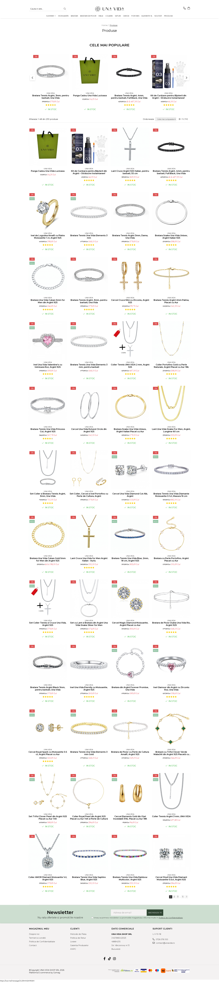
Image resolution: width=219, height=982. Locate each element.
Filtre (184, 119)
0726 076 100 (161, 939)
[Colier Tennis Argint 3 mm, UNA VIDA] (171, 792)
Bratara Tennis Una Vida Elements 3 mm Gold (88, 753)
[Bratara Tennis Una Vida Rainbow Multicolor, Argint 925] (130, 853)
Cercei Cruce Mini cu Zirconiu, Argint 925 (130, 301)
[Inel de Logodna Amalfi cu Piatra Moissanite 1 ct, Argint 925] (47, 211)
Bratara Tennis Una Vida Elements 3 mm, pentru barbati (88, 365)
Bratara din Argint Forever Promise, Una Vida (130, 688)
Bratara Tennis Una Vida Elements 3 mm (88, 236)
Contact (33, 945)
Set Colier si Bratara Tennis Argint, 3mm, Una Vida (48, 495)
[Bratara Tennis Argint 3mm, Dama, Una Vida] (130, 211)
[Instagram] (114, 959)
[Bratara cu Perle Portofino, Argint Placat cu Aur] (171, 534)
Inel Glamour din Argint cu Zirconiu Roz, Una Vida (171, 688)
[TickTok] (109, 959)
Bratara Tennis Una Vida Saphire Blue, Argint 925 (89, 878)
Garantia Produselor (79, 945)
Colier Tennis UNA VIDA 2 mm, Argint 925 (130, 365)
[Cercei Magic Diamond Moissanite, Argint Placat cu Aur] (130, 598)
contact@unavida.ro (165, 943)
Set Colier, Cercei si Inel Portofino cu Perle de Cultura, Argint (89, 495)
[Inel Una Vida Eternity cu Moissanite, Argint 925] (89, 663)
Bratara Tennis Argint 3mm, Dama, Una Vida (130, 236)
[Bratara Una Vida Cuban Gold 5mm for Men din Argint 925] (47, 534)
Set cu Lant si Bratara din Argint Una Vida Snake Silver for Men (89, 624)
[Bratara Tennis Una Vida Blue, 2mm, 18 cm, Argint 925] (130, 534)
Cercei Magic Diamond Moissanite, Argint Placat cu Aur (130, 624)
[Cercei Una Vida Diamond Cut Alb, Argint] (130, 469)
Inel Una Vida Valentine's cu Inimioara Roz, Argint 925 (47, 365)
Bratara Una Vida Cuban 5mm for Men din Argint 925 (48, 301)
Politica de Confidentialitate (171, 918)
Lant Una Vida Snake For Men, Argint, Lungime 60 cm (171, 430)
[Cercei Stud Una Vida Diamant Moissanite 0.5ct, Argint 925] (171, 853)
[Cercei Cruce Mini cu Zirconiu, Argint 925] (130, 276)
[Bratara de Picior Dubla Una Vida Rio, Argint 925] (171, 598)
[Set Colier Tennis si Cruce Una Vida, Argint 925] (47, 598)
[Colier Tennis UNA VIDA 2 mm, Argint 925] (130, 340)
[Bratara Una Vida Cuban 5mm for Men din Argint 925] (47, 276)
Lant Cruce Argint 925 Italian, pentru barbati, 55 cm (130, 172)
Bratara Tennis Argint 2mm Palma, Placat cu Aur (171, 301)
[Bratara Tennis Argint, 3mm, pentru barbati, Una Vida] (50, 72)
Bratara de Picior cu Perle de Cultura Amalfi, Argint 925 (130, 753)
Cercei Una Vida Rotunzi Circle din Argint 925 (89, 430)
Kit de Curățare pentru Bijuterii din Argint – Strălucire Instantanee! (168, 96)
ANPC (73, 949)
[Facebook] (104, 959)
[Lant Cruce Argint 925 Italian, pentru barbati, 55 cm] (130, 147)
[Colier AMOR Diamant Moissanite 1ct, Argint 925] (47, 853)
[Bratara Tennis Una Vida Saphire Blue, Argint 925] (89, 853)
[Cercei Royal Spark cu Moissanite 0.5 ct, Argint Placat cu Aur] (47, 727)
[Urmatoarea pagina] (186, 896)
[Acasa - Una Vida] (109, 9)
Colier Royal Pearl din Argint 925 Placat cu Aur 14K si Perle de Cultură (89, 817)
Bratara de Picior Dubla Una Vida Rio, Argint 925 (171, 624)
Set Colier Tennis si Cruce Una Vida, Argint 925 (47, 624)
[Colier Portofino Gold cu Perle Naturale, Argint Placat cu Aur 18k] (171, 340)
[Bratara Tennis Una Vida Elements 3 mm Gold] (89, 727)
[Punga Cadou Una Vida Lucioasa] (89, 72)
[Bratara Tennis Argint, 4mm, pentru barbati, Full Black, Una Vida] (129, 72)
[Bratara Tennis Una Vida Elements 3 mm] (89, 211)
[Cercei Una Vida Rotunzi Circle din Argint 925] (89, 405)
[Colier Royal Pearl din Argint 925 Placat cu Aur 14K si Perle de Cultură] (89, 792)
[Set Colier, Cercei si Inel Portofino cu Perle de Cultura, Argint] (89, 469)
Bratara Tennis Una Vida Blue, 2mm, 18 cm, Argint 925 (130, 559)
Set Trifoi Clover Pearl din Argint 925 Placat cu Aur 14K (48, 817)
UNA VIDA (51, 93)
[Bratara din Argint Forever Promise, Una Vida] (130, 663)
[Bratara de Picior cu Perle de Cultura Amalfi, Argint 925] (130, 727)
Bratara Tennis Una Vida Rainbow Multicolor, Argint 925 (130, 878)
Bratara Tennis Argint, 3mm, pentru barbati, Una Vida (50, 96)
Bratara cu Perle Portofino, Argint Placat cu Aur (171, 559)
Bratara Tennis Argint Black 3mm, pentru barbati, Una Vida (47, 688)
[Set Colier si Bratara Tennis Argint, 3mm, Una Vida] (47, 469)
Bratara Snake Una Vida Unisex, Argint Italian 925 (171, 236)
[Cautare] (64, 9)
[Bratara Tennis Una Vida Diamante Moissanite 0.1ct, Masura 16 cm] (171, 469)
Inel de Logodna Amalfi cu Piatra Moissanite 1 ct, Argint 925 (48, 236)
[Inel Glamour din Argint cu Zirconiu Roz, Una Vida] (171, 663)
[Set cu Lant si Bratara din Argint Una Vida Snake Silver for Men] (89, 598)
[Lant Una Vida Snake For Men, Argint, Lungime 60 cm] (171, 405)
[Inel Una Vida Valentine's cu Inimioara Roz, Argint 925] (47, 340)
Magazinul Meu (39, 928)
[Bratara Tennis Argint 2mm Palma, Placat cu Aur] (171, 276)
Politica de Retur (78, 938)
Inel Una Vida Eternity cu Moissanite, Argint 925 (89, 688)
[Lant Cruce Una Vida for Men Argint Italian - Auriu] (89, 534)
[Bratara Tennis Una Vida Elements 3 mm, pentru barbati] (89, 340)
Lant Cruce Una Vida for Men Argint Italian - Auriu (88, 559)
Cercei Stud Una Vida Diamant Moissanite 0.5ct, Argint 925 (171, 878)
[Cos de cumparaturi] (188, 8)
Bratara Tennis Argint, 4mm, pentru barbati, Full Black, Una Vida (129, 96)
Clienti (74, 928)
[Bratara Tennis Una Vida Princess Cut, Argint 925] (47, 405)
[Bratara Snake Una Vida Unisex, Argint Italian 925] (171, 211)
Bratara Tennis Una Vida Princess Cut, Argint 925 (48, 430)
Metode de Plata (78, 934)
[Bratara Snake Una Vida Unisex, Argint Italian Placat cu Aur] (130, 405)
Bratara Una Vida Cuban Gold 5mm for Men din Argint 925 (48, 559)
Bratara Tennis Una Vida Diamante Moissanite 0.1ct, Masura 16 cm (171, 495)
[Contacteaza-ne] (184, 8)
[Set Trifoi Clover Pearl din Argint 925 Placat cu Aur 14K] (47, 792)
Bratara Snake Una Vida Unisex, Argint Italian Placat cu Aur (130, 430)
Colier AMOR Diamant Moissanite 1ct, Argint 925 (47, 878)
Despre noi (34, 934)
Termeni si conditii (37, 938)
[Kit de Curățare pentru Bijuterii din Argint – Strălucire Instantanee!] (168, 72)
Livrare (73, 941)
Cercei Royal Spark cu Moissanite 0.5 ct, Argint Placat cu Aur (48, 753)
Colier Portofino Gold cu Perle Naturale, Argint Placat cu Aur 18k (171, 365)
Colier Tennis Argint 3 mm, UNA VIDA (171, 816)
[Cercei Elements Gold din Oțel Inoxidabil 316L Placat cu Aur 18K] (130, 792)
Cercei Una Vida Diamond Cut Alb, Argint (130, 495)
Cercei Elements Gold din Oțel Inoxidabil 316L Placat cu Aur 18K (130, 817)
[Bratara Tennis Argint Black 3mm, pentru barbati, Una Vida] (47, 663)
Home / (105, 25)
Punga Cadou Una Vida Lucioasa (90, 95)
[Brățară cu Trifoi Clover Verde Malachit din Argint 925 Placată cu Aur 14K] (171, 727)
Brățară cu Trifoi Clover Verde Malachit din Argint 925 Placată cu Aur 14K (171, 753)
